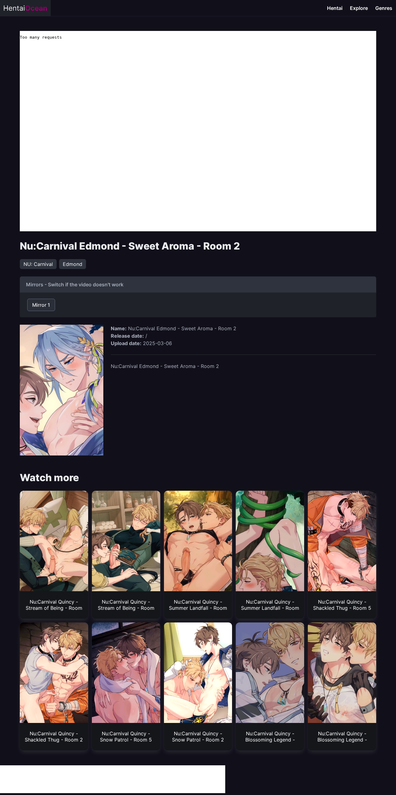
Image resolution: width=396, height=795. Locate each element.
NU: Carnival (38, 264)
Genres (383, 8)
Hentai (334, 8)
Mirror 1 (41, 305)
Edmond (72, 264)
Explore (359, 8)
